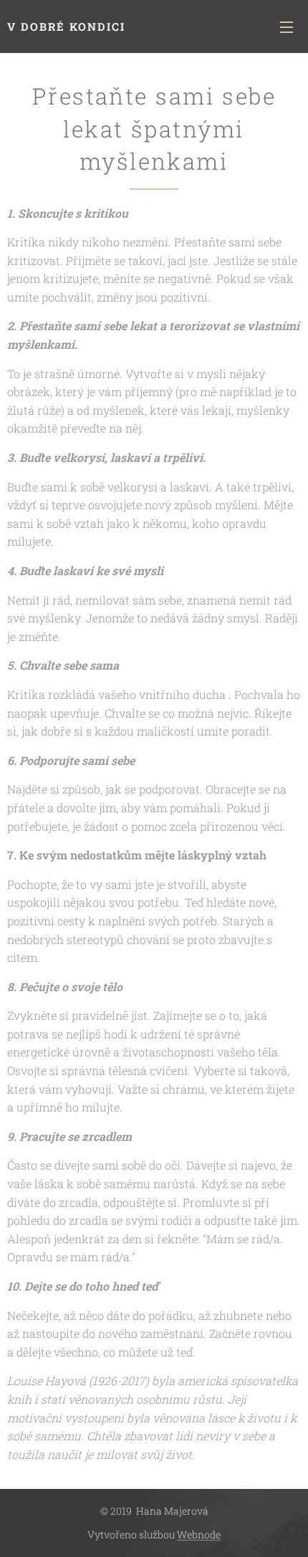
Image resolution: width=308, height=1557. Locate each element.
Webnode (199, 1534)
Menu (286, 26)
